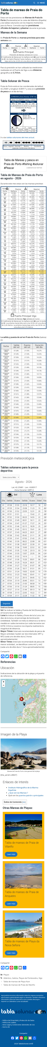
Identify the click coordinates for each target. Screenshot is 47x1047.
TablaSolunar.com (25, 1043)
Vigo (40, 978)
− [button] (3, 685)
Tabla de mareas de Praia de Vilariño (19, 985)
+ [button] (3, 681)
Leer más (11, 854)
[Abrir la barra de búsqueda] (34, 3)
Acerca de (6, 1027)
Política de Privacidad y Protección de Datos (18, 1020)
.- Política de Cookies (8, 1022)
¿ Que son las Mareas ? (18, 792)
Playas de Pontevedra (28, 978)
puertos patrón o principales (31, 795)
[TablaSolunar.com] (9, 3)
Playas (6, 974)
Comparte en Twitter (34, 168)
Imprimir (6, 603)
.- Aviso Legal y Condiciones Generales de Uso (18, 1025)
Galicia (15, 978)
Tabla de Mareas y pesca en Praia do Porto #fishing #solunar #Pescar (23, 164)
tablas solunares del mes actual (20, 137)
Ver (24, 802)
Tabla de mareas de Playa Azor (16, 981)
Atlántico (7, 978)
